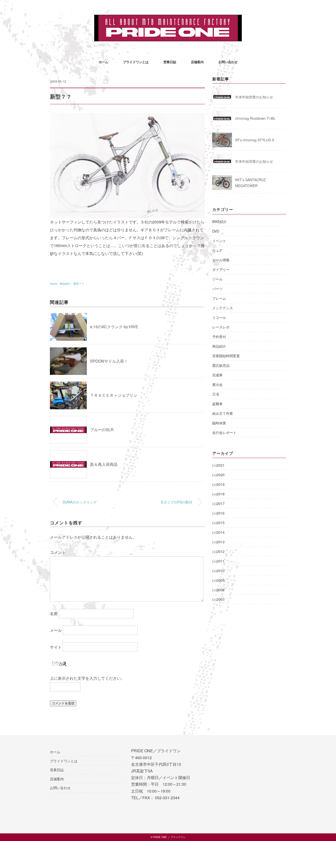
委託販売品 (220, 365)
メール (56, 630)
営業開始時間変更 (226, 355)
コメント (58, 552)
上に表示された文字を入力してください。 (87, 678)
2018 (218, 493)
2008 (218, 589)
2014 (218, 532)
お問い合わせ (228, 61)
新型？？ (78, 283)
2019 (218, 484)
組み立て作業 (222, 413)
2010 (218, 570)
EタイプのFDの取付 (176, 501)
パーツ (217, 288)
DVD (215, 231)
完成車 (217, 374)
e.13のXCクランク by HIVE (114, 326)
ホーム (103, 61)
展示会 (217, 384)
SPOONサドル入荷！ (109, 361)
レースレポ (220, 327)
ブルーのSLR (102, 429)
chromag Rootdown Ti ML (255, 118)
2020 (218, 474)
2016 (218, 513)
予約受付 (219, 336)
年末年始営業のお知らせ (254, 96)
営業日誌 (169, 61)
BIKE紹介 (219, 221)
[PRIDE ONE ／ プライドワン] (168, 18)
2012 (218, 551)
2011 (218, 561)
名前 (54, 613)
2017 (218, 503)
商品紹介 (219, 346)
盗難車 (217, 403)
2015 (218, 522)
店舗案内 (197, 61)
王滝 (215, 394)
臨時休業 (219, 422)
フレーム (219, 298)
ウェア (217, 250)
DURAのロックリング (80, 501)
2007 (218, 599)
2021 (218, 465)
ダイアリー (220, 269)
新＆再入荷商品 (104, 464)
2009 (218, 580)
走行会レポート (224, 432)
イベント (219, 240)
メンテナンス (222, 307)
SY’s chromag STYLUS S (254, 139)
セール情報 (220, 259)
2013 (218, 541)
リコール (219, 317)
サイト (56, 647)
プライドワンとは (136, 61)
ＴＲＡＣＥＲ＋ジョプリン (113, 395)
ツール (217, 279)
